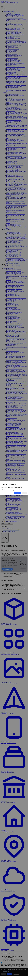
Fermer (24, 492)
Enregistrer (17, 492)
